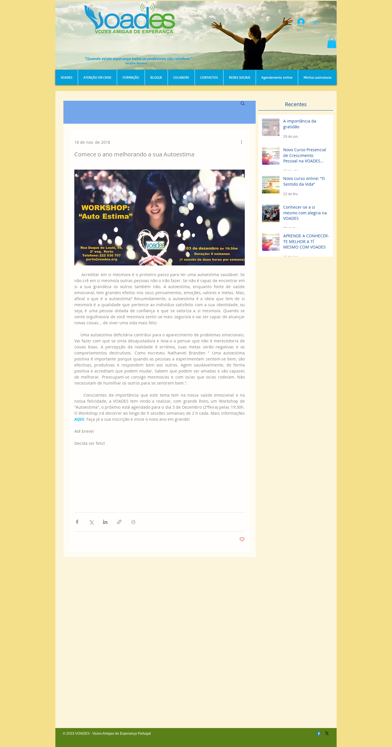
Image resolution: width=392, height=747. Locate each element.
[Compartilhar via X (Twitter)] (91, 522)
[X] (326, 733)
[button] (332, 42)
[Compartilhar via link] (119, 522)
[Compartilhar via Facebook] (77, 522)
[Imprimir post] (133, 522)
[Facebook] (318, 733)
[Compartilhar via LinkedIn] (105, 522)
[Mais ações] (241, 142)
